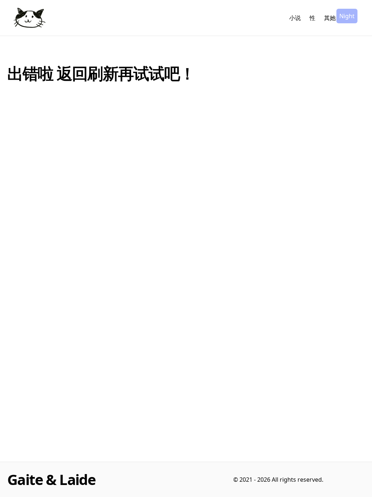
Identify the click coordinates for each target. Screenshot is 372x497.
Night (347, 16)
